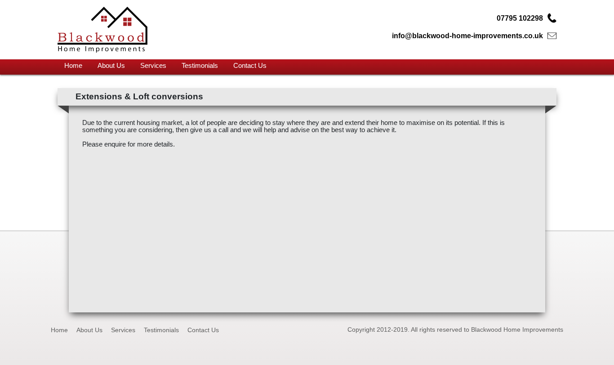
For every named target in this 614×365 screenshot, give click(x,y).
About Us (111, 65)
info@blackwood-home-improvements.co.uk (467, 36)
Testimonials (200, 65)
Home (73, 65)
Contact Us (250, 65)
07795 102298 (520, 18)
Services (153, 65)
